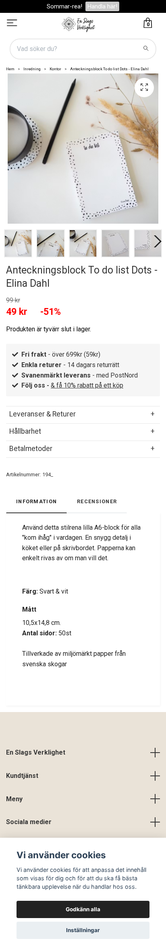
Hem (10, 69)
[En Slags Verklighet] (78, 24)
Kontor (55, 69)
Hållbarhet (25, 431)
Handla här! (102, 6)
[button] (156, 241)
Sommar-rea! (64, 6)
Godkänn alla (83, 909)
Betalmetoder (30, 449)
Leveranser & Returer (42, 414)
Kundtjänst (22, 776)
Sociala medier (29, 822)
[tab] (83, 414)
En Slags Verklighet (35, 752)
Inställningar (83, 930)
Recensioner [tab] (97, 501)
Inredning (32, 69)
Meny (14, 799)
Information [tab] (36, 501)
